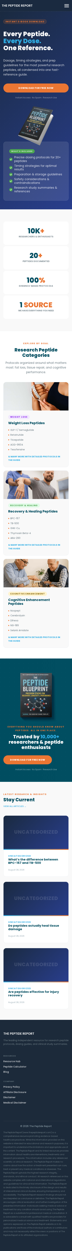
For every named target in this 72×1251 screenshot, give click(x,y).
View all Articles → (14, 806)
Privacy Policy (11, 1086)
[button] (66, 5)
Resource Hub (11, 1061)
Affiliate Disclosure (14, 1092)
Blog (6, 1072)
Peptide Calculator (14, 1066)
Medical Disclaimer (14, 1102)
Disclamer (9, 1097)
